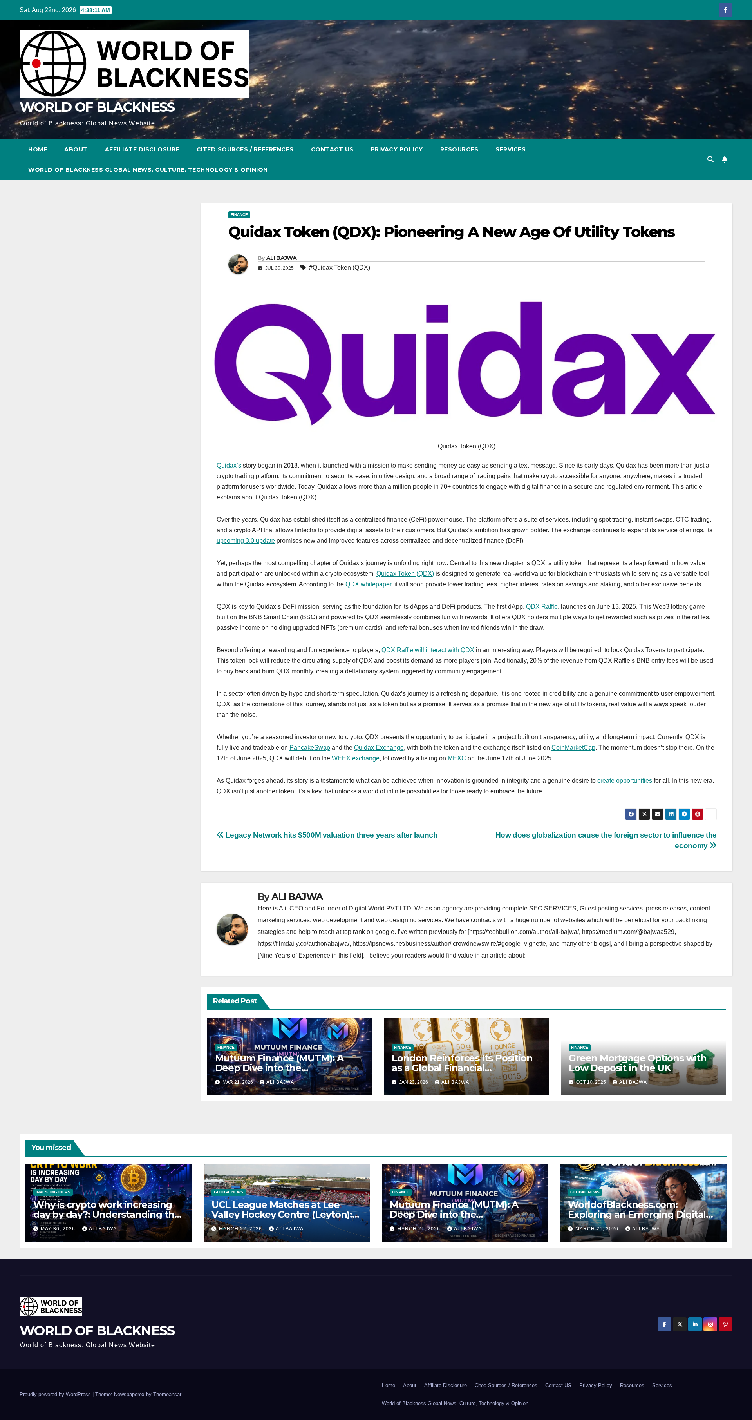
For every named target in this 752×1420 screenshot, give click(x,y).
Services (510, 149)
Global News (228, 1192)
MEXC (457, 758)
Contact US (332, 149)
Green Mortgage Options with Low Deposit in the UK (638, 1063)
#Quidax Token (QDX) (339, 267)
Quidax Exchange (379, 747)
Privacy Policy (397, 149)
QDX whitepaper (368, 584)
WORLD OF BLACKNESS (97, 107)
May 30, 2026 (59, 1228)
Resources (459, 149)
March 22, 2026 (241, 1228)
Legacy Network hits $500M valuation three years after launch (331, 835)
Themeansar (167, 1394)
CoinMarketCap (573, 747)
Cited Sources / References (245, 149)
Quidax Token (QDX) (405, 573)
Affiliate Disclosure (142, 149)
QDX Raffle (542, 606)
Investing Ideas (53, 1192)
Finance (239, 214)
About (76, 149)
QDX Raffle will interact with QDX (427, 650)
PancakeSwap (309, 747)
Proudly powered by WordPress (56, 1394)
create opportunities (624, 780)
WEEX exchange (356, 758)
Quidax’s (229, 465)
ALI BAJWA (281, 257)
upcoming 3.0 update (246, 540)
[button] (710, 159)
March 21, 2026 (419, 1228)
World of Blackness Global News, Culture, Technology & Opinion (148, 169)
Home (37, 149)
